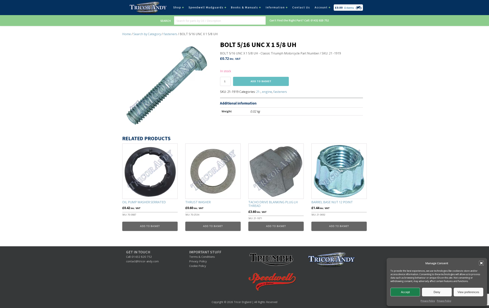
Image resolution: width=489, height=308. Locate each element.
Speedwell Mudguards (206, 8)
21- (258, 92)
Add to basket (261, 81)
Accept (405, 292)
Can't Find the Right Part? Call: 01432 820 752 (299, 20)
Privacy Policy (428, 300)
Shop (177, 8)
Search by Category (147, 34)
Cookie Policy (197, 266)
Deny (437, 292)
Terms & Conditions (202, 257)
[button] (481, 263)
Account (321, 8)
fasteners (170, 34)
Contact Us (301, 8)
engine (267, 92)
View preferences (468, 292)
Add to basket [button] (150, 226)
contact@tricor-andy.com (142, 261)
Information (275, 8)
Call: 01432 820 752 (139, 257)
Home (126, 34)
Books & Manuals (244, 8)
